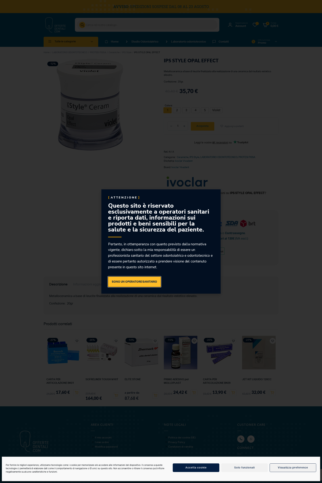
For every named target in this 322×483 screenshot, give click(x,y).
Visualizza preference (293, 467)
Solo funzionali (244, 467)
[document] (161, 241)
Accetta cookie (196, 467)
